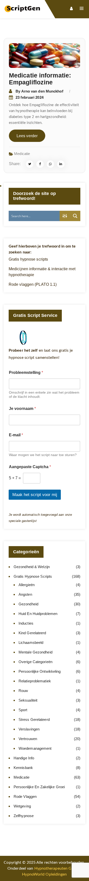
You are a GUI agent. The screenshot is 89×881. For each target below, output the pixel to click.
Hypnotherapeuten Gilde (56, 868)
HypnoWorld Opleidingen (44, 874)
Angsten (25, 594)
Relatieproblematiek (35, 681)
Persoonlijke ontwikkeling (40, 671)
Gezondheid (28, 604)
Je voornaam (22, 408)
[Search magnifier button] (75, 216)
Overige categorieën (35, 662)
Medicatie (22, 154)
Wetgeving (22, 806)
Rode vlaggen (25, 796)
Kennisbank (23, 768)
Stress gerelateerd (34, 719)
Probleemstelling (26, 372)
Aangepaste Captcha (30, 467)
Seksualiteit (28, 700)
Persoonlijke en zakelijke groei (39, 787)
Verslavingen (29, 729)
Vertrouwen (28, 739)
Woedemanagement (35, 748)
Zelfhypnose (24, 816)
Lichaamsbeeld (31, 642)
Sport (23, 710)
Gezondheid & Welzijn (32, 567)
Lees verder (27, 136)
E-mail (16, 435)
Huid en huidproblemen (38, 614)
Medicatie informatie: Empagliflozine (40, 79)
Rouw (23, 691)
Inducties (26, 623)
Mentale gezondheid (35, 652)
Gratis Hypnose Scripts (33, 576)
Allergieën (27, 585)
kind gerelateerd (32, 633)
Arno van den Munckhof (42, 91)
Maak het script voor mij (34, 494)
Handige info (24, 758)
